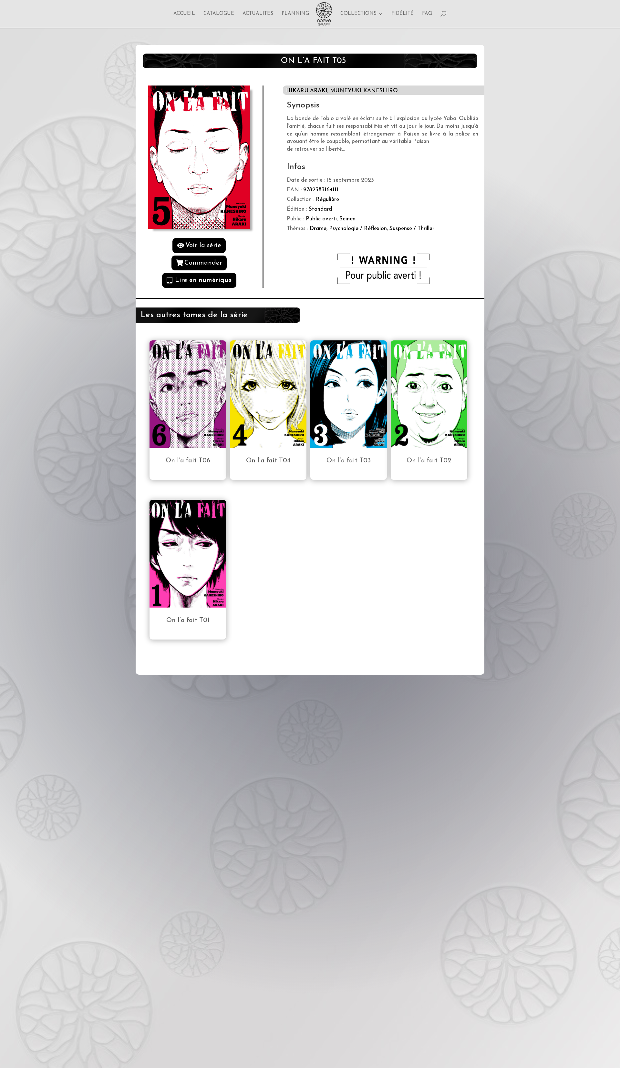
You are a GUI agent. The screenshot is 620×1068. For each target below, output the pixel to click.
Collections (358, 14)
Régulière (327, 199)
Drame (318, 228)
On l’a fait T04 (268, 461)
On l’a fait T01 (188, 620)
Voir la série (203, 245)
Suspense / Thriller (411, 228)
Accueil (184, 14)
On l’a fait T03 (348, 461)
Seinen (347, 219)
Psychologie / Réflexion (358, 228)
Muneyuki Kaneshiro (364, 91)
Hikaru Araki (306, 91)
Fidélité (402, 14)
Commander (203, 263)
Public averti (321, 219)
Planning (295, 14)
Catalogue (218, 14)
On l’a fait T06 (188, 461)
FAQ (427, 14)
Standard (320, 209)
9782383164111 (320, 190)
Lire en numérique (203, 280)
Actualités (258, 14)
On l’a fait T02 (429, 461)
